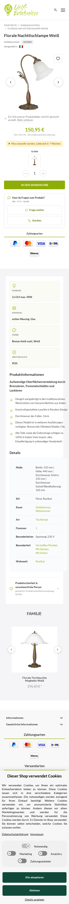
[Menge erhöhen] (43, 173)
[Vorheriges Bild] (10, 82)
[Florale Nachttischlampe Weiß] (34, 82)
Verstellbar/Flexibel (46, 545)
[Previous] (11, 649)
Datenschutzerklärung (15, 834)
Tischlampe (42, 519)
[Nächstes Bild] (58, 82)
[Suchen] (55, 10)
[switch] (26, 846)
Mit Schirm (42, 552)
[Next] (57, 649)
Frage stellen (36, 209)
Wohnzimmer (43, 510)
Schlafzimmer (43, 507)
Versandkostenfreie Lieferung (41, 134)
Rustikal (40, 561)
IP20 (14, 363)
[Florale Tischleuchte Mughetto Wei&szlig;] (34, 161)
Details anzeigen (34, 899)
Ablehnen (34, 890)
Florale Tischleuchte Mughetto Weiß (34, 679)
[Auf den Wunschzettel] (58, 58)
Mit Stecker (42, 549)
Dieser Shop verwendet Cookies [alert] (34, 776)
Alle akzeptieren (34, 877)
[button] (34, 718)
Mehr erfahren (25, 120)
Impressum (37, 834)
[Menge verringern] (25, 173)
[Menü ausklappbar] (63, 10)
